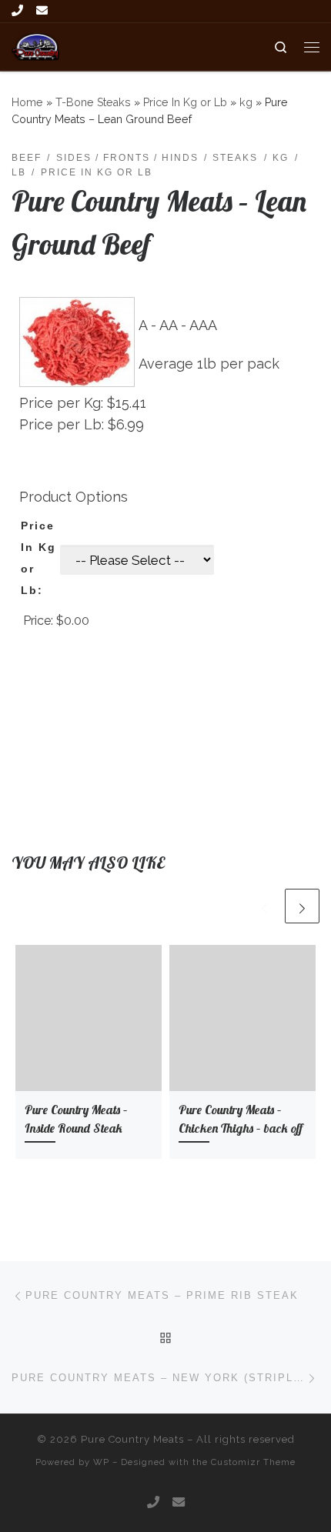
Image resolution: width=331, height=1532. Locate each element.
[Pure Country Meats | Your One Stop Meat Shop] (35, 45)
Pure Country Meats (132, 1439)
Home (27, 102)
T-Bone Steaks (93, 102)
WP (101, 1462)
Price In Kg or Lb (185, 102)
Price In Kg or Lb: (38, 557)
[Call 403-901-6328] (17, 11)
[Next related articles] (302, 906)
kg (245, 102)
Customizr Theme (253, 1462)
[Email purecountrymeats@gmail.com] (42, 11)
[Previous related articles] (264, 906)
